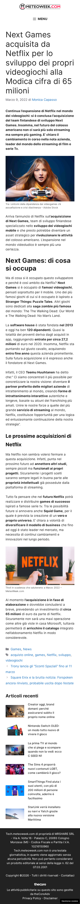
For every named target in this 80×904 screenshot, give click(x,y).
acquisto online (22, 655)
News (27, 649)
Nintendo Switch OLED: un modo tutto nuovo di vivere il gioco (43, 730)
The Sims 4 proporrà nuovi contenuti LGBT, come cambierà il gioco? (44, 769)
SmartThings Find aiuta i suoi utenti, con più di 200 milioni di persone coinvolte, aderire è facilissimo (44, 790)
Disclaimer (51, 898)
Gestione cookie (70, 901)
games (40, 655)
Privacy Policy (32, 898)
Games (16, 649)
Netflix (52, 655)
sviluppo (64, 655)
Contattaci (67, 875)
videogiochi (14, 660)
